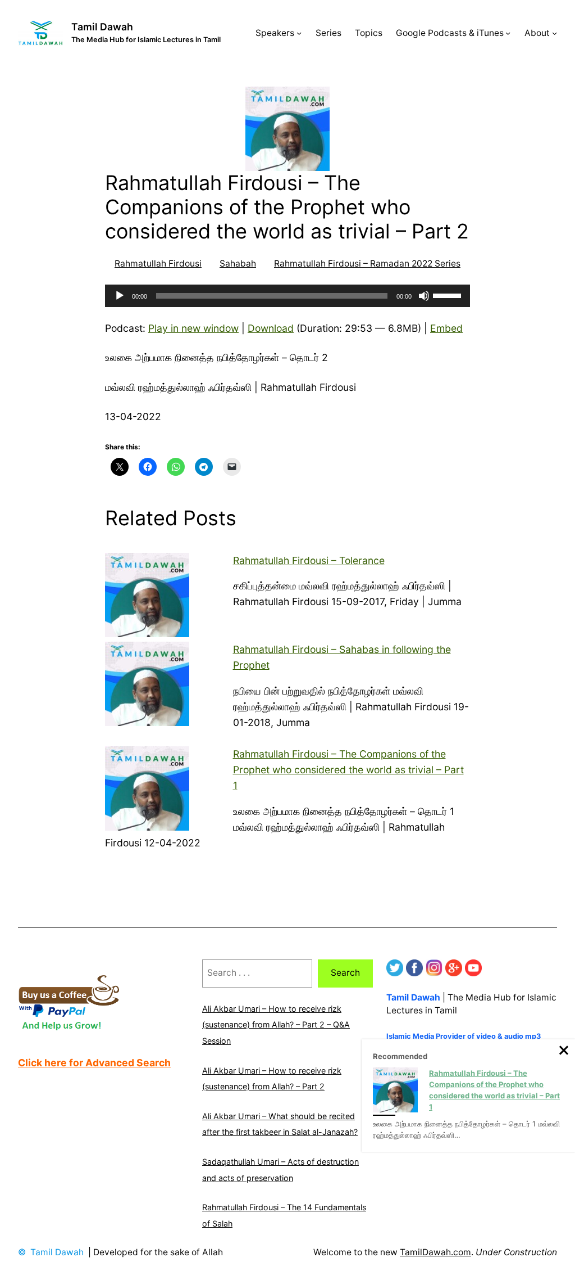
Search (345, 972)
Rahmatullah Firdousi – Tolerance (309, 560)
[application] (287, 296)
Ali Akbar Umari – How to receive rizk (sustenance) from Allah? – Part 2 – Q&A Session (276, 1024)
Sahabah (238, 263)
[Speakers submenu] (299, 32)
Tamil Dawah (102, 27)
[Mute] (424, 295)
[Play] (119, 295)
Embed (446, 328)
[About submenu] (554, 32)
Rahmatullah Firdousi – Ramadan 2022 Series (367, 263)
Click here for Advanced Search (94, 1063)
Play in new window (193, 328)
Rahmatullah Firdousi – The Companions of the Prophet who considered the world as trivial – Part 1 (348, 769)
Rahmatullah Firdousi (158, 263)
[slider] (448, 295)
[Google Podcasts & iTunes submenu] (507, 32)
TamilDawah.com (435, 1252)
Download (271, 328)
